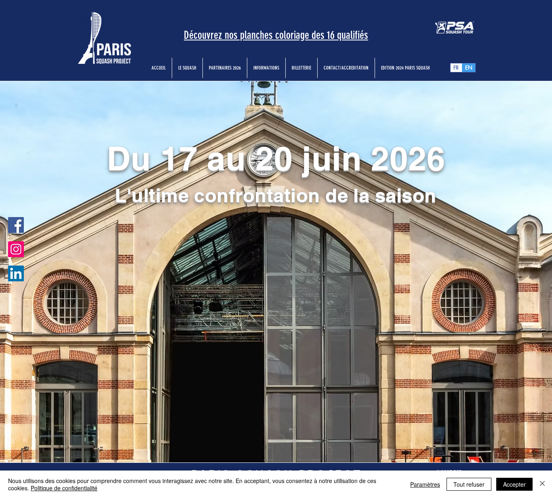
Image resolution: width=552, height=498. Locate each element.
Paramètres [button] (425, 484)
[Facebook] (16, 225)
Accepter (514, 484)
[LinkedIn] (16, 273)
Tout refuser (469, 484)
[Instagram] (16, 249)
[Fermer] (542, 484)
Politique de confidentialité (64, 488)
